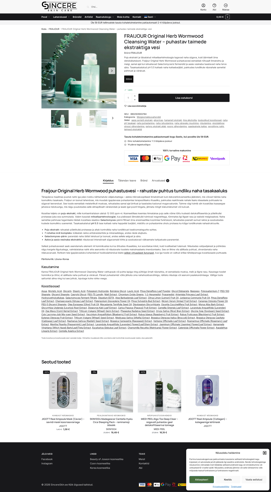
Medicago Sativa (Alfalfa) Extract (132, 317)
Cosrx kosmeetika (100, 463)
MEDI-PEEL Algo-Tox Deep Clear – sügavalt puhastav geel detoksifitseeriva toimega (159, 422)
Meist (142, 459)
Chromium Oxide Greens (130, 294)
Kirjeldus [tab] (108, 180)
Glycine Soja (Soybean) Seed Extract (210, 311)
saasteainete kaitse (197, 126)
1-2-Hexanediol (153, 294)
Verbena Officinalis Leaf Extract (169, 321)
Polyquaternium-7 (210, 291)
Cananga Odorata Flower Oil (212, 301)
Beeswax (195, 291)
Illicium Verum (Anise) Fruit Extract (179, 301)
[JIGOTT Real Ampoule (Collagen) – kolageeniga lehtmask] (207, 391)
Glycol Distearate (180, 291)
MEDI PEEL (159, 429)
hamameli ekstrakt (173, 120)
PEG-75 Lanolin (95, 294)
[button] (264, 452)
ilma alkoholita (190, 120)
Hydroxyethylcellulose (52, 297)
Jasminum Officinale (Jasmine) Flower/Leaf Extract (185, 324)
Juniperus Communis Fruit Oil (195, 297)
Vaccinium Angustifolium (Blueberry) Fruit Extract (111, 314)
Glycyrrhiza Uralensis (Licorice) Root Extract (64, 307)
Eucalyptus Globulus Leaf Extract (109, 327)
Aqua (44, 291)
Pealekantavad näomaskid (111, 415)
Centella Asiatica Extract (71, 331)
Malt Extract (110, 294)
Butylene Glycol (118, 291)
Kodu (44, 29)
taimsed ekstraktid (133, 129)
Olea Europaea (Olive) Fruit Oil (83, 304)
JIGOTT (63, 426)
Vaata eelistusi (254, 479)
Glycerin (67, 291)
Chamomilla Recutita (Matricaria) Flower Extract (152, 327)
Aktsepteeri (201, 479)
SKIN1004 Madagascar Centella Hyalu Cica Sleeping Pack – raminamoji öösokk (111, 422)
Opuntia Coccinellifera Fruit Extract (179, 304)
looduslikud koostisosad (209, 120)
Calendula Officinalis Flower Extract (196, 327)
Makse (225, 9)
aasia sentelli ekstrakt (141, 120)
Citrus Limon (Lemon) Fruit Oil (163, 297)
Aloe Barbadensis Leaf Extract (131, 297)
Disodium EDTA (106, 297)
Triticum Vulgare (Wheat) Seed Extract (94, 317)
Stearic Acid (79, 291)
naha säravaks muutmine (186, 123)
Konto (203, 9)
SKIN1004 (111, 429)
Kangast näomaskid (63, 415)
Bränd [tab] (143, 180)
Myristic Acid (55, 291)
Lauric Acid (133, 291)
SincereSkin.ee (59, 484)
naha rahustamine (164, 123)
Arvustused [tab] (160, 180)
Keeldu (228, 479)
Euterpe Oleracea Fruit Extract (57, 317)
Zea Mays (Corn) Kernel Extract (61, 311)
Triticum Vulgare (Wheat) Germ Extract (99, 311)
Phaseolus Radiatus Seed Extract (138, 311)
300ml (129, 79)
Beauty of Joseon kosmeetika (106, 459)
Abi (214, 9)
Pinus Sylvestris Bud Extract (145, 301)
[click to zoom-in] (79, 70)
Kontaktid (144, 463)
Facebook (47, 459)
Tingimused (236, 486)
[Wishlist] (80, 373)
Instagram (47, 463)
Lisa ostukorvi (184, 97)
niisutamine (205, 123)
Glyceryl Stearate (60, 294)
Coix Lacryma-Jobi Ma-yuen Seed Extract (63, 314)
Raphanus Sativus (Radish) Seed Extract (88, 321)
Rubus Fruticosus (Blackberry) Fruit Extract (202, 314)
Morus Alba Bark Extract (211, 304)
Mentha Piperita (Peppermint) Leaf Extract (72, 324)
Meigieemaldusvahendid (149, 117)
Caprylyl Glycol (78, 294)
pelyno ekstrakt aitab (156, 126)
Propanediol (168, 294)
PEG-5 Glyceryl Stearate (53, 304)
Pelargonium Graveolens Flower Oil (112, 301)
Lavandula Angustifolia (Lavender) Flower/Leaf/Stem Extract (126, 324)
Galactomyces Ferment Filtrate (81, 297)
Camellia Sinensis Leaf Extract (173, 307)
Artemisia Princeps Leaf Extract (191, 294)
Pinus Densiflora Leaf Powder (155, 291)
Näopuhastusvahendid (159, 415)
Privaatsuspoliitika (221, 486)
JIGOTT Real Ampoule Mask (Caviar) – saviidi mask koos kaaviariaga (63, 420)
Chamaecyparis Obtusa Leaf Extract (74, 301)
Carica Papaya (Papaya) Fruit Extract (137, 307)
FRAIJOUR (54, 29)
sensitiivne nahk (216, 126)
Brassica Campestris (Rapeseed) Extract (131, 321)
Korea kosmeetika (100, 467)
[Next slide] (112, 70)
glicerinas (158, 120)
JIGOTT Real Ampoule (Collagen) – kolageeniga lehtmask (207, 420)
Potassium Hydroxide (98, 291)
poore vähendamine (177, 126)
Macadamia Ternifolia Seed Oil (116, 304)
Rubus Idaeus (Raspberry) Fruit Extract (158, 314)
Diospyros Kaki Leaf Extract (102, 307)
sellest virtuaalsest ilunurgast (139, 252)
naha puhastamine (146, 123)
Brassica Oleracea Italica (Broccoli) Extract (173, 317)
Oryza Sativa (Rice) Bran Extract (173, 311)
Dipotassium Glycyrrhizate (146, 304)
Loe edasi (207, 430)
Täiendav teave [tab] (127, 180)
